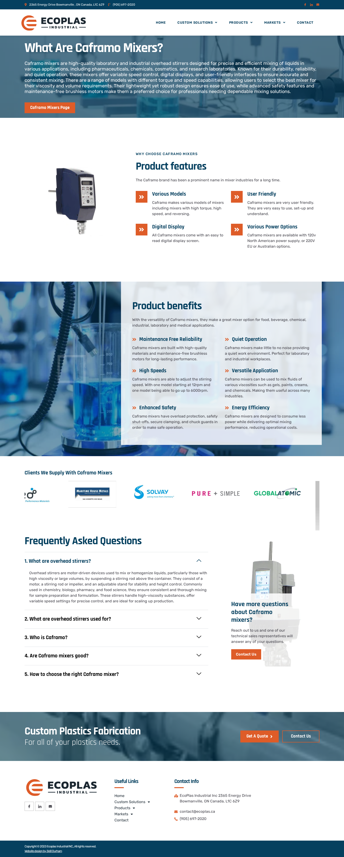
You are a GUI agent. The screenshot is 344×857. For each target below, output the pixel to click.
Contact (305, 23)
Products (238, 23)
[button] (116, 561)
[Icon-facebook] (305, 4)
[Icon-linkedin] (311, 4)
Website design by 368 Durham (43, 851)
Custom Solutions (195, 23)
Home (161, 23)
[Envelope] (317, 4)
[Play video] (72, 369)
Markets (272, 23)
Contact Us (246, 654)
